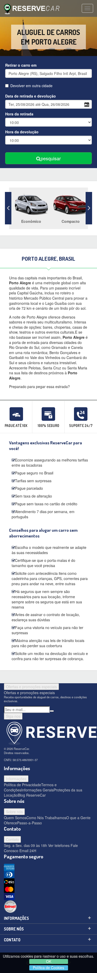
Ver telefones (58, 845)
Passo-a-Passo (29, 822)
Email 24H (27, 850)
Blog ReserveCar (32, 795)
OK (48, 961)
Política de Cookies (48, 967)
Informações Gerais (37, 789)
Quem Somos (15, 817)
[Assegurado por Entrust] (48, 906)
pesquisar (51, 158)
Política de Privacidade (22, 784)
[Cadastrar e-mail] (52, 711)
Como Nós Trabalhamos (46, 817)
